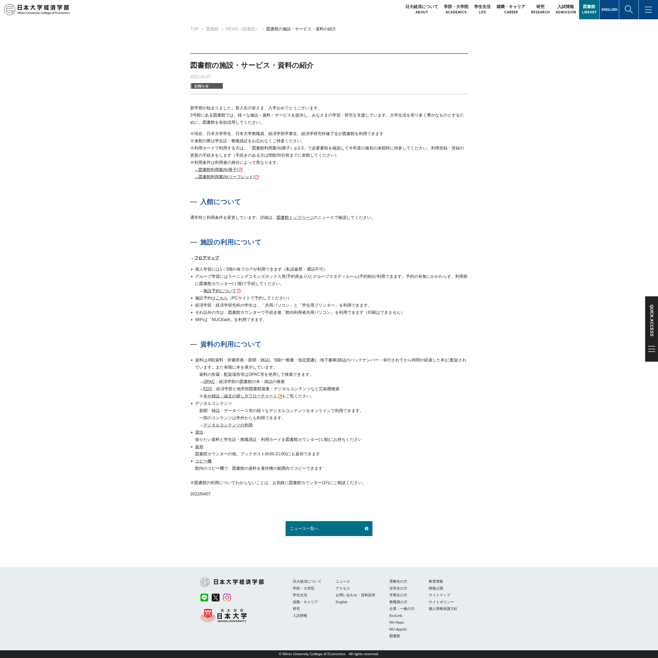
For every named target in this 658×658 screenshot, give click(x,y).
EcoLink (395, 615)
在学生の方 (398, 588)
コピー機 (203, 461)
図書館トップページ (295, 217)
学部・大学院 (303, 588)
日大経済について (307, 581)
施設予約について (219, 291)
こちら (222, 298)
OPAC (209, 381)
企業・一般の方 (402, 609)
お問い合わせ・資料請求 (355, 595)
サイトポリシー (441, 602)
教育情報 (436, 581)
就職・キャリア (305, 602)
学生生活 (300, 595)
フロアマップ (206, 258)
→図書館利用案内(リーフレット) (224, 177)
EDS (207, 389)
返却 (199, 446)
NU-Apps (396, 622)
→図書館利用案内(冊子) (216, 169)
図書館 (394, 636)
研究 (296, 609)
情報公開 (436, 588)
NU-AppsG (398, 629)
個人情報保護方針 (443, 609)
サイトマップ (439, 595)
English (342, 602)
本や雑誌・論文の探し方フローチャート (240, 396)
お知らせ (201, 86)
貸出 (199, 432)
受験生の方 (398, 581)
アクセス (343, 588)
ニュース (343, 581)
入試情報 (300, 615)
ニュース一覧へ (304, 528)
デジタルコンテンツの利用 (228, 425)
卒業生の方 (398, 595)
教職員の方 (398, 602)
